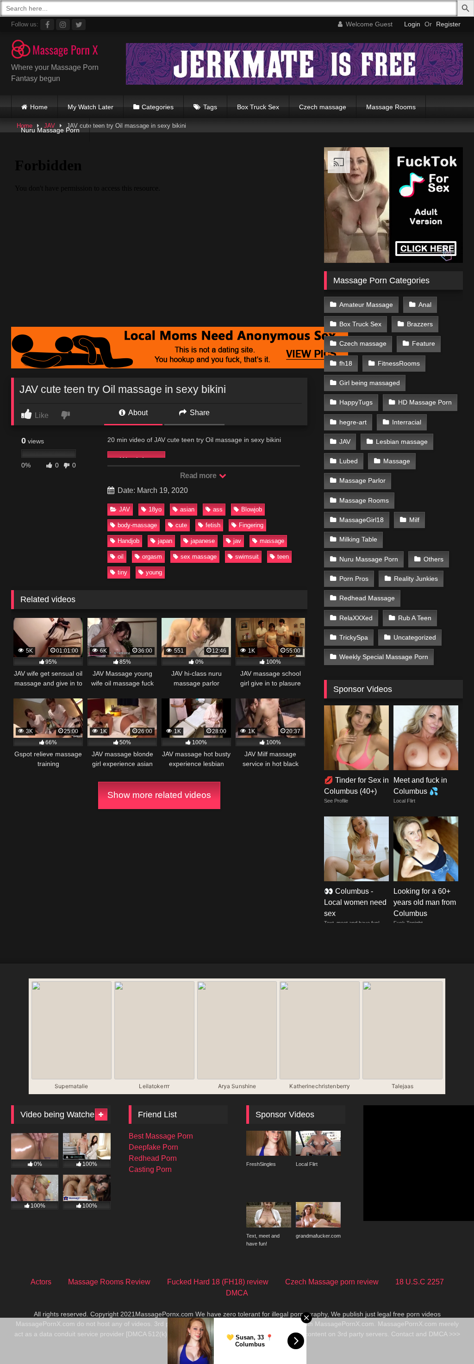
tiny (122, 572)
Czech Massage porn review (332, 1282)
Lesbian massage (402, 441)
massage (272, 540)
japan (165, 540)
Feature (423, 343)
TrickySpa (353, 637)
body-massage (137, 525)
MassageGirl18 (361, 519)
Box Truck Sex (258, 107)
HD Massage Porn (425, 402)
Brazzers (420, 324)
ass (218, 509)
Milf (414, 519)
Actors (41, 1282)
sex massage (199, 556)
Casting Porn (150, 1169)
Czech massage (322, 107)
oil (121, 556)
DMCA (237, 1293)
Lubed (348, 461)
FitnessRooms (399, 363)
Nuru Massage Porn (50, 130)
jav (237, 540)
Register (448, 24)
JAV (124, 509)
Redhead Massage (367, 598)
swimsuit (247, 556)
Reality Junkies (416, 578)
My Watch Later (90, 107)
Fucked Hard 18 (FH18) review (217, 1282)
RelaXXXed (356, 618)
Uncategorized (414, 637)
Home (39, 107)
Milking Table (358, 539)
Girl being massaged (369, 382)
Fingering (251, 525)
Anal (424, 304)
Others (433, 559)
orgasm (152, 556)
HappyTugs (356, 402)
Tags (210, 107)
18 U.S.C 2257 (419, 1282)
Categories (158, 107)
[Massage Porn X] (59, 50)
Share (199, 413)
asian (187, 509)
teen (283, 556)
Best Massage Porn (161, 1136)
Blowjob (251, 509)
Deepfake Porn (153, 1147)
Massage (396, 461)
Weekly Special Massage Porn (383, 656)
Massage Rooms (391, 107)
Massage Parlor (362, 480)
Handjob (128, 540)
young (154, 572)
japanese (203, 540)
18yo (155, 509)
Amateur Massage (366, 304)
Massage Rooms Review (109, 1282)
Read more (199, 476)
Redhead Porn (153, 1158)
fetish (213, 525)
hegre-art (353, 422)
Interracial (406, 422)
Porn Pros (353, 578)
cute (181, 525)
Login (412, 24)
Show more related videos (159, 795)
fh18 (345, 363)
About (137, 413)
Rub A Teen (414, 618)
